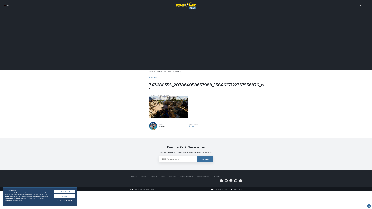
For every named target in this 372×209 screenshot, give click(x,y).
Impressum (216, 176)
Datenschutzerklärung (186, 176)
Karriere (163, 176)
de (7, 6)
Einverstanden (64, 191)
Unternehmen (173, 176)
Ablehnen (64, 196)
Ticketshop (144, 176)
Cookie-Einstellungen (64, 201)
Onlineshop (154, 176)
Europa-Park (133, 176)
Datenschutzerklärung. (16, 200)
